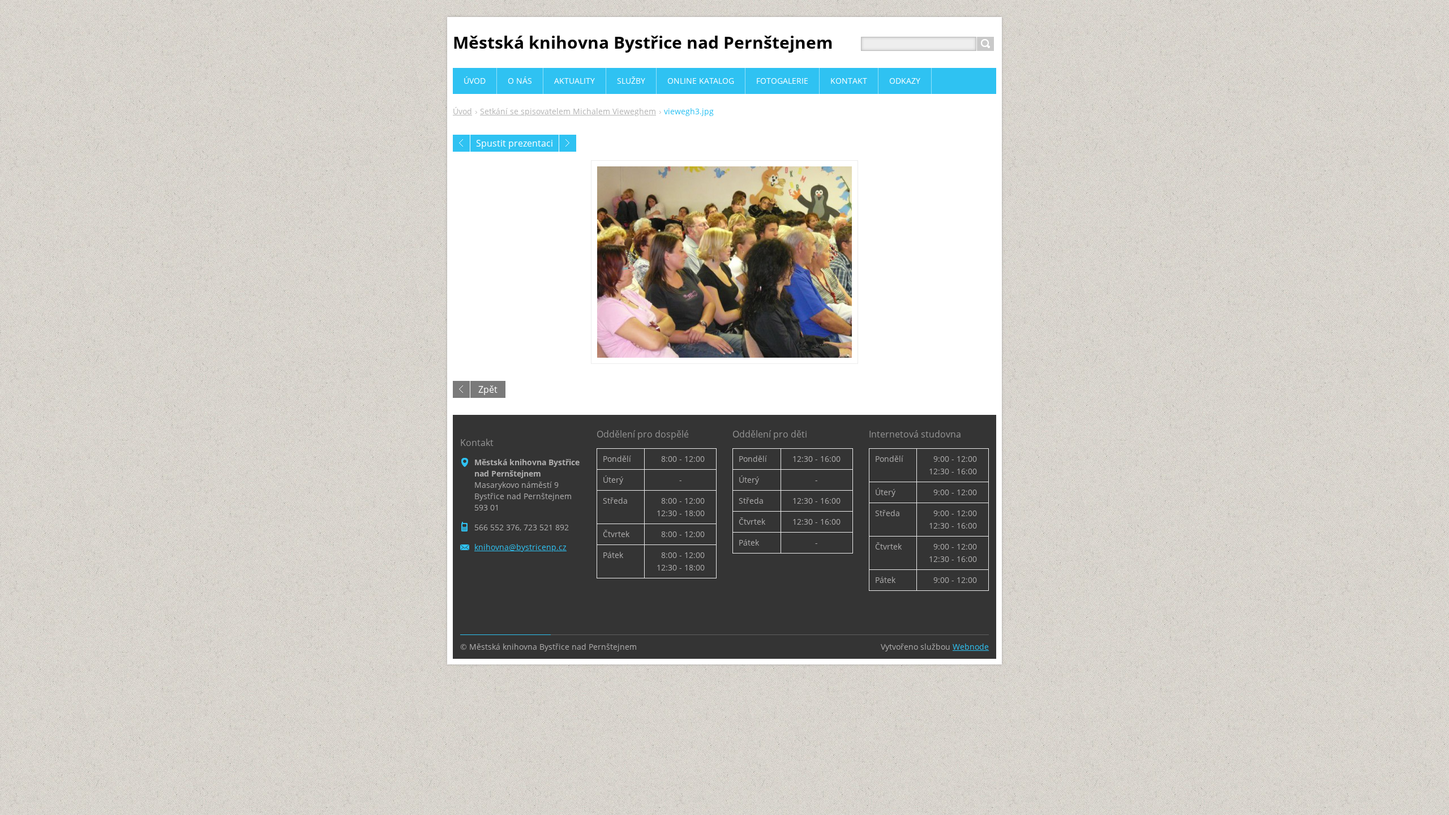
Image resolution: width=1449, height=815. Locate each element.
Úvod (462, 111)
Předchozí (461, 143)
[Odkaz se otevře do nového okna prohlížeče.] (724, 262)
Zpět (488, 389)
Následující (567, 143)
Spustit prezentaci (514, 143)
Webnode (971, 646)
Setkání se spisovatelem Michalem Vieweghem (568, 111)
